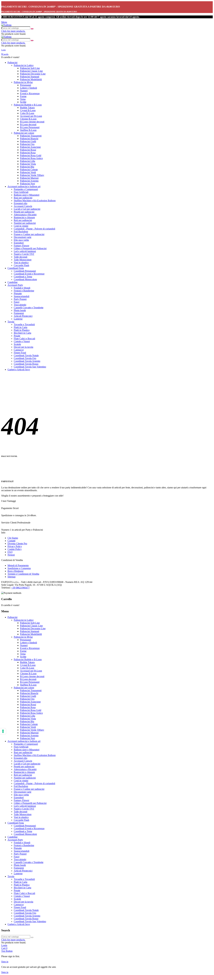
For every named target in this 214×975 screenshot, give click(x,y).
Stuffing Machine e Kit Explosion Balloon (35, 200)
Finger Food (20, 352)
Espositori (19, 242)
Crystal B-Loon (28, 110)
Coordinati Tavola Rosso (26, 364)
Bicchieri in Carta (22, 333)
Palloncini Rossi (28, 149)
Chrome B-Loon (28, 119)
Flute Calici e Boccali (24, 338)
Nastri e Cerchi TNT (24, 254)
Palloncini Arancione (30, 147)
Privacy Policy (15, 546)
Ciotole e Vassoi (22, 341)
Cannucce (19, 349)
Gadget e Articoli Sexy (19, 369)
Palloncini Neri (27, 183)
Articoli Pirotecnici (23, 316)
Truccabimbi (20, 304)
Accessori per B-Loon (31, 116)
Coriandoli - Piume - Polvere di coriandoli (34, 228)
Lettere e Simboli (28, 88)
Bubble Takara (27, 107)
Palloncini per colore (24, 133)
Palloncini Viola (28, 164)
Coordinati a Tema (23, 276)
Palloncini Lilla (27, 161)
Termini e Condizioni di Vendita (23, 574)
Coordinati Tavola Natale (26, 355)
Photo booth (20, 310)
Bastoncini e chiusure (24, 217)
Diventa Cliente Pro (17, 543)
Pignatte (18, 293)
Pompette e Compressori (26, 189)
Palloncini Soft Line (30, 68)
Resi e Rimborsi (15, 571)
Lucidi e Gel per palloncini (27, 209)
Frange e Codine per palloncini (29, 234)
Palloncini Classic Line (31, 71)
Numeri (24, 90)
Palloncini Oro (27, 144)
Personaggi (25, 85)
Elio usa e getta (21, 240)
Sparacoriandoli (21, 296)
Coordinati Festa (16, 268)
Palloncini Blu (27, 166)
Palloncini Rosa (28, 152)
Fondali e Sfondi (22, 288)
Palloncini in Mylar (23, 82)
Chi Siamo (13, 538)
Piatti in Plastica (21, 330)
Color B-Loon (27, 113)
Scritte (23, 102)
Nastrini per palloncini (25, 223)
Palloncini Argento (29, 180)
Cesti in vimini (21, 226)
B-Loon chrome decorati (32, 121)
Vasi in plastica (21, 262)
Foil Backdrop (21, 231)
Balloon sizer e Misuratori (26, 195)
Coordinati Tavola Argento (27, 361)
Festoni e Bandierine (24, 290)
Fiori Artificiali (21, 192)
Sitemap (12, 576)
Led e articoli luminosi (25, 251)
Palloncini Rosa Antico (31, 158)
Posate (17, 335)
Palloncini (12, 62)
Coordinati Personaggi (25, 271)
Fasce (16, 302)
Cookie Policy (15, 549)
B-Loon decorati (28, 124)
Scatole (17, 344)
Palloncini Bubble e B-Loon (28, 104)
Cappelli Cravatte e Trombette (28, 307)
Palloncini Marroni (29, 178)
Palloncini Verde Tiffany (32, 175)
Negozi (11, 554)
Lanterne (18, 318)
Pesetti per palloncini (24, 211)
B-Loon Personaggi (29, 127)
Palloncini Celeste (29, 169)
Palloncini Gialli (28, 141)
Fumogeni (19, 313)
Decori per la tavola (23, 347)
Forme (23, 96)
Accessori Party (15, 285)
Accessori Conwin (23, 206)
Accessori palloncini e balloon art (24, 186)
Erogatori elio (20, 203)
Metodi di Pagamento (18, 565)
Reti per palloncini (23, 220)
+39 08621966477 (20, 587)
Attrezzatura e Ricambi (25, 214)
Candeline (13, 282)
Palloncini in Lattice (24, 65)
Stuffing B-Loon (28, 130)
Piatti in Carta (20, 327)
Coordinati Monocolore (25, 279)
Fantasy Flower (21, 245)
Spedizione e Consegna (19, 568)
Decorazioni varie (22, 237)
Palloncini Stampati (29, 76)
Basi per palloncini (23, 197)
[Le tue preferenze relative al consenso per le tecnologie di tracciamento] (3, 731)
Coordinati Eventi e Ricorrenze (29, 273)
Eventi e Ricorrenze (30, 93)
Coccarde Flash (21, 265)
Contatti (11, 540)
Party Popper (20, 299)
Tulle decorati (20, 257)
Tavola (11, 321)
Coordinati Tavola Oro (25, 358)
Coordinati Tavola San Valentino (30, 366)
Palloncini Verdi (28, 172)
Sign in (4, 961)
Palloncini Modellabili (31, 79)
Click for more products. (13, 31)
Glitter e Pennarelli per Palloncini (30, 248)
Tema (23, 99)
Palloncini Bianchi (29, 138)
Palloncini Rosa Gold (30, 155)
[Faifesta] (6, 25)
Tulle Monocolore (22, 259)
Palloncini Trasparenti (31, 135)
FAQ (10, 552)
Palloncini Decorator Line (33, 73)
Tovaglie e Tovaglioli (24, 324)
